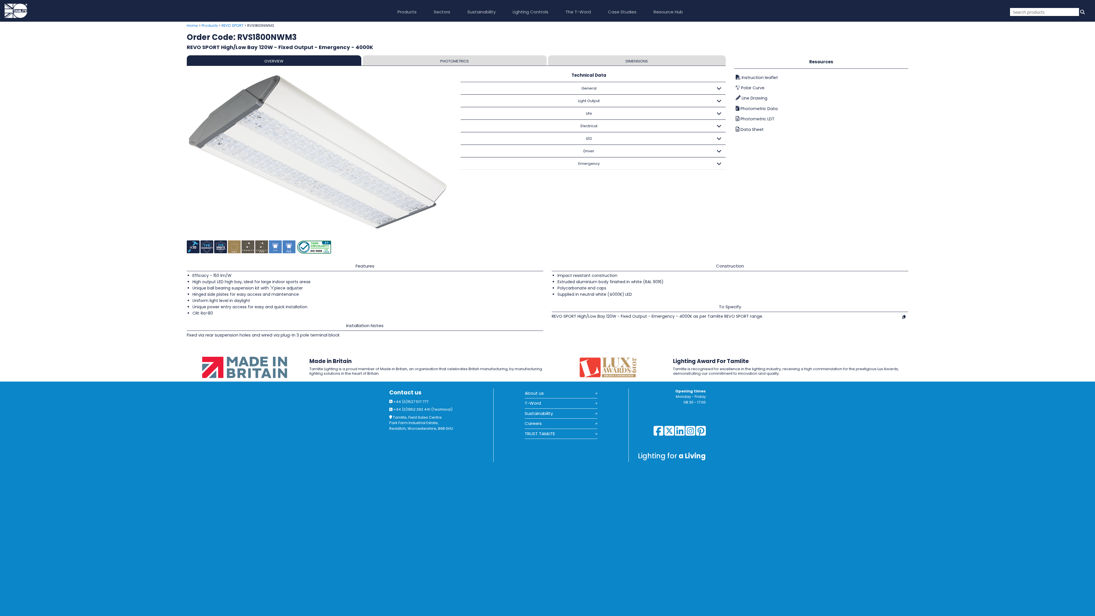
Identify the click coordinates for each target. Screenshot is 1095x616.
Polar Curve (752, 88)
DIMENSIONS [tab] (637, 61)
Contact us (405, 392)
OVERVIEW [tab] (273, 61)
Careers (533, 423)
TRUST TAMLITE (540, 434)
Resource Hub (668, 12)
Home (192, 25)
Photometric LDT (756, 119)
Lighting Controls (530, 12)
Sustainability (481, 12)
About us (534, 393)
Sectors (442, 12)
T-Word (533, 403)
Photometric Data (758, 109)
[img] (1082, 12)
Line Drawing (754, 98)
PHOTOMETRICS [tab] (454, 61)
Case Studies (622, 12)
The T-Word (578, 12)
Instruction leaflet (759, 77)
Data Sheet (751, 129)
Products (407, 12)
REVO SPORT (233, 25)
